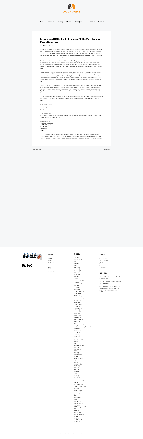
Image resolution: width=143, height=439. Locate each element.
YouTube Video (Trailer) (46, 125)
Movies (75, 347)
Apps (75, 265)
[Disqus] (71, 174)
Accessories (77, 260)
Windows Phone (78, 414)
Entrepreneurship (78, 299)
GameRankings (78, 319)
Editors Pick (77, 293)
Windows (76, 412)
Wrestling (76, 416)
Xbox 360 (76, 420)
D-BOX (75, 282)
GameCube (76, 317)
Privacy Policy (51, 272)
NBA (75, 351)
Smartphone (77, 384)
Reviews (76, 377)
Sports (75, 394)
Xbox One (76, 422)
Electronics (76, 297)
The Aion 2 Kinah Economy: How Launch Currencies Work (109, 278)
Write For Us (51, 262)
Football (76, 306)
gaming (76, 323)
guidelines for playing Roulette (82, 327)
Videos (75, 405)
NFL (74, 356)
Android (76, 263)
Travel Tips (76, 401)
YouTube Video (44, 127)
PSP (75, 375)
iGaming (76, 330)
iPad (49, 45)
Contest (76, 278)
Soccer (75, 388)
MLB (75, 343)
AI (74, 261)
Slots (75, 382)
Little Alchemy (77, 340)
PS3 (75, 369)
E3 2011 (76, 289)
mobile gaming (77, 345)
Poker (75, 362)
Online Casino (77, 358)
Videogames (77, 403)
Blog (75, 273)
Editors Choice (77, 291)
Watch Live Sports (78, 407)
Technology (77, 397)
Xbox (75, 418)
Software (76, 392)
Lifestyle (76, 336)
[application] (84, 21)
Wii (74, 409)
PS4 (75, 371)
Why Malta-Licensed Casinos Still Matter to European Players (110, 282)
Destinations (77, 284)
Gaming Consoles (103, 260)
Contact (50, 260)
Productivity (77, 364)
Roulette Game (78, 381)
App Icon (42, 130)
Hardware (76, 328)
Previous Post (36, 149)
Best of (76, 269)
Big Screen (76, 271)
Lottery (76, 341)
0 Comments (43, 45)
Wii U (75, 410)
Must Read (76, 349)
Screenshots (43, 128)
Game (75, 314)
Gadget (76, 310)
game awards (77, 315)
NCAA (75, 353)
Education (76, 295)
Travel (75, 399)
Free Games (77, 308)
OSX (75, 360)
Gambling (76, 312)
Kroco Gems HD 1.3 (45, 121)
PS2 (75, 368)
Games (75, 321)
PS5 (75, 373)
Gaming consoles (78, 325)
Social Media (77, 390)
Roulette (76, 379)
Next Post (107, 149)
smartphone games (79, 386)
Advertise (50, 258)
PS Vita (76, 366)
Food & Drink (77, 304)
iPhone (75, 334)
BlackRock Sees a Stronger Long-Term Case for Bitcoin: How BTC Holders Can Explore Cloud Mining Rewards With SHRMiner (109, 289)
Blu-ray (75, 274)
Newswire (76, 354)
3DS (75, 258)
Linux (75, 338)
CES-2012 (76, 276)
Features (76, 301)
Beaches (76, 267)
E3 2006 (76, 287)
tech (75, 395)
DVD (75, 286)
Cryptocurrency (78, 280)
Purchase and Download (46, 123)
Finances (76, 302)
